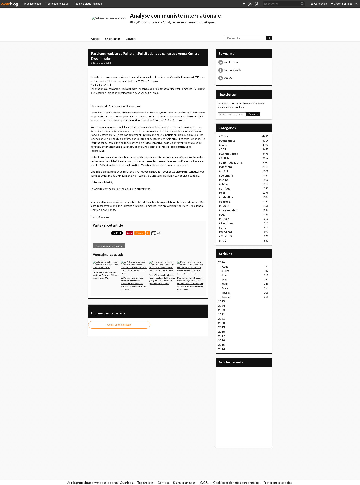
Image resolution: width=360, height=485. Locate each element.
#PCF (222, 149)
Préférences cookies (277, 483)
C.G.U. (204, 483)
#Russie (224, 219)
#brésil (223, 171)
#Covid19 (225, 236)
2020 (221, 323)
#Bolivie (224, 158)
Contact (131, 38)
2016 (221, 340)
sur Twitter (231, 62)
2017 (221, 336)
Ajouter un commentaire (119, 324)
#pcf (222, 192)
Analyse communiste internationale (175, 15)
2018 (221, 331)
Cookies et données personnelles (236, 483)
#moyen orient (229, 210)
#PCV (222, 240)
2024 (221, 305)
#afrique (225, 188)
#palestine (226, 197)
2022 (221, 314)
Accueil (95, 38)
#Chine (224, 179)
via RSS (228, 77)
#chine (223, 184)
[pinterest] (256, 4)
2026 (221, 262)
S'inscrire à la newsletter (109, 245)
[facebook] (244, 4)
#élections (226, 223)
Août (225, 266)
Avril (225, 284)
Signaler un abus (184, 483)
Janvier (226, 297)
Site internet (112, 38)
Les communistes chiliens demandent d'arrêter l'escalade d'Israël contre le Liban (133, 306)
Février (226, 292)
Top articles (145, 483)
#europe (224, 201)
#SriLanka (103, 217)
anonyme (94, 483)
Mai (224, 279)
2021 (221, 318)
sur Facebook (232, 70)
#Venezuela (227, 140)
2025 (221, 301)
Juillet (225, 271)
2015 (221, 344)
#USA (222, 214)
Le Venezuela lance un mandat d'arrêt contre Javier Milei (175, 312)
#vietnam (225, 166)
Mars (225, 288)
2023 (221, 310)
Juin (224, 275)
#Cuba (223, 136)
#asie (222, 227)
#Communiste (228, 153)
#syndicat (225, 231)
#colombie (226, 175)
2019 (221, 327)
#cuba (223, 145)
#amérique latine (230, 162)
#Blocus (224, 206)
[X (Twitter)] (250, 4)
